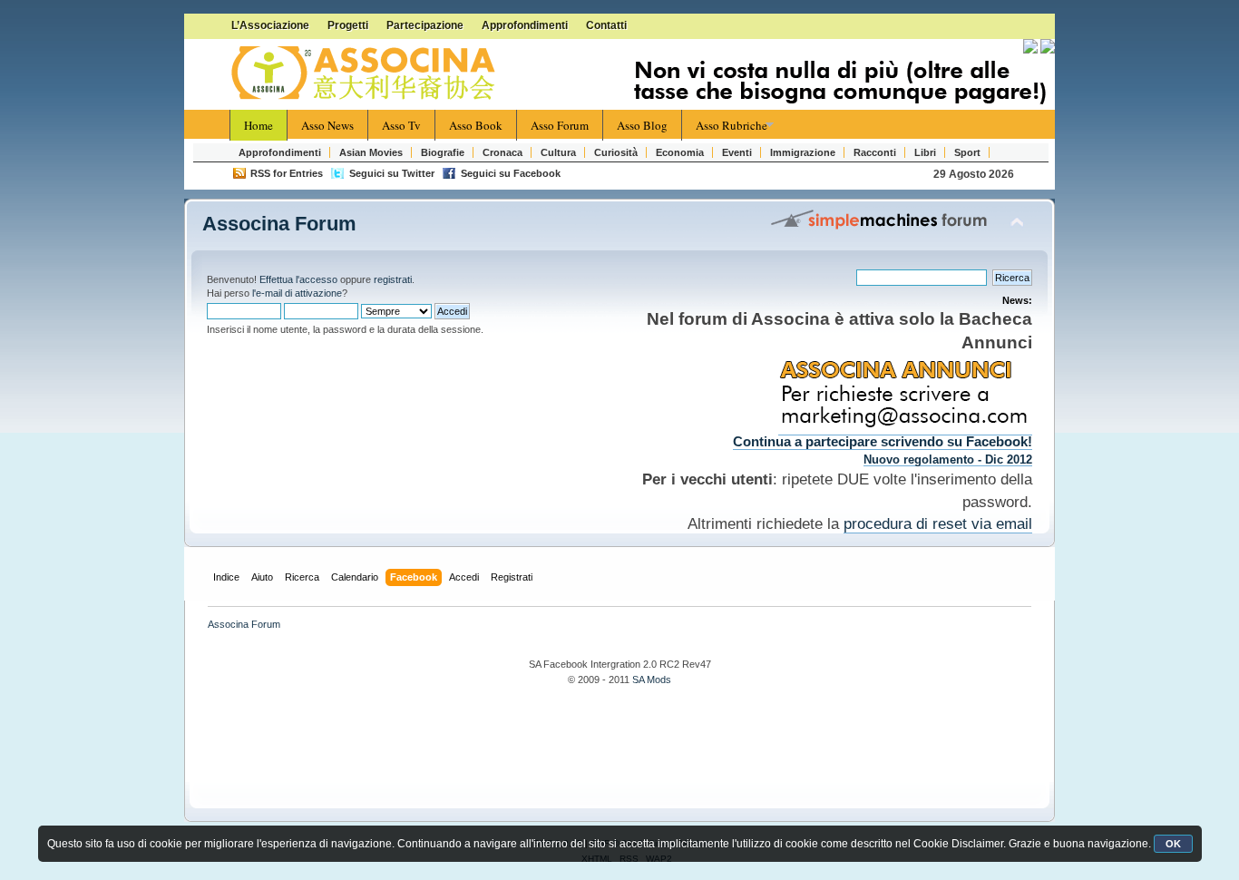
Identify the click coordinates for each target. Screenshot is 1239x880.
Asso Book (475, 125)
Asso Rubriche (731, 125)
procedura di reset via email (938, 523)
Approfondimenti (525, 25)
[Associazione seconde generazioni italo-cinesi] (365, 73)
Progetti (347, 25)
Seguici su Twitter (391, 173)
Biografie (442, 152)
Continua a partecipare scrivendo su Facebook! (882, 442)
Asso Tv (401, 125)
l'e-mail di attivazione (297, 293)
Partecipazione (424, 25)
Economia (680, 152)
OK (1173, 843)
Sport (967, 152)
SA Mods (651, 679)
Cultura (558, 152)
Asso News (327, 125)
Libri (925, 152)
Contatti (606, 25)
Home (258, 125)
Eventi (737, 152)
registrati (393, 279)
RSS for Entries (286, 173)
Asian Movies (371, 152)
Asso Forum (560, 125)
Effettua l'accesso (298, 279)
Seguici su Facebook (511, 173)
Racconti (875, 152)
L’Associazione (270, 25)
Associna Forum (279, 223)
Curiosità (616, 152)
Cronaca (502, 152)
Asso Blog (642, 125)
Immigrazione (802, 152)
